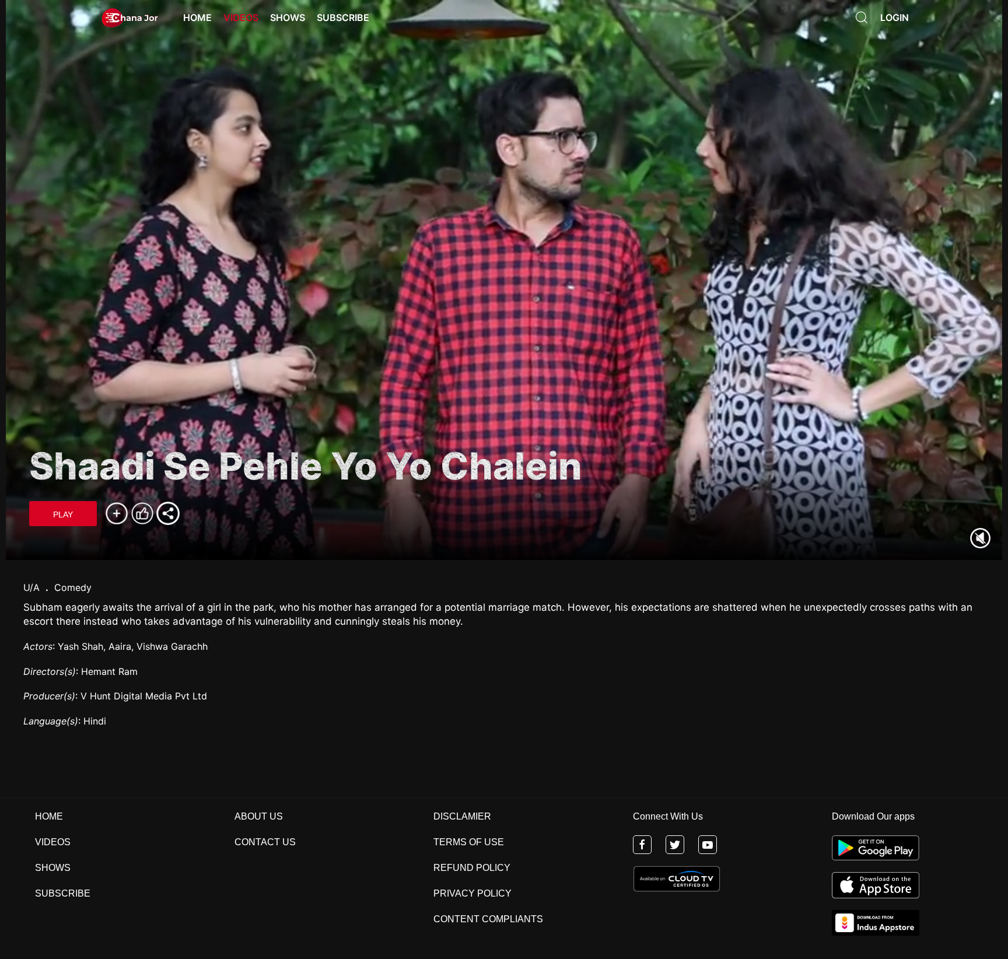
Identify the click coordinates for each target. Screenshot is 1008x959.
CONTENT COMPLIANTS (488, 919)
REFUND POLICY (471, 868)
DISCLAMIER (462, 816)
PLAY (63, 514)
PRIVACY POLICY (472, 893)
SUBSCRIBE (62, 893)
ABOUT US (259, 816)
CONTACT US (265, 842)
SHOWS (53, 868)
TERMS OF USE (468, 842)
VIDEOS (53, 842)
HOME (49, 816)
